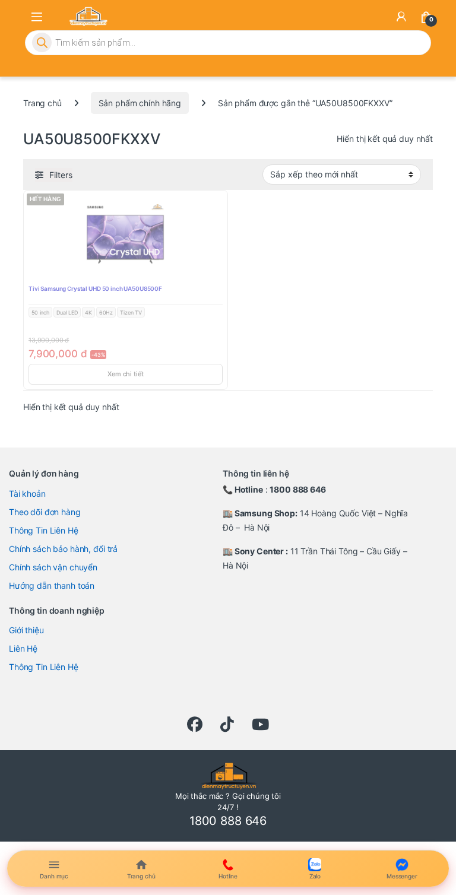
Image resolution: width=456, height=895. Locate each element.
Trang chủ (42, 103)
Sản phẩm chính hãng (140, 103)
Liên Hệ (23, 648)
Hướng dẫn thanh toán (51, 585)
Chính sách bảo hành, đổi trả (63, 549)
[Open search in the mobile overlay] (228, 42)
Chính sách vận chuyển (53, 567)
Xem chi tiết (125, 374)
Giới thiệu (26, 630)
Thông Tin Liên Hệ (43, 530)
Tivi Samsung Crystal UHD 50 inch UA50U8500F (95, 288)
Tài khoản (27, 493)
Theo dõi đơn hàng (45, 512)
